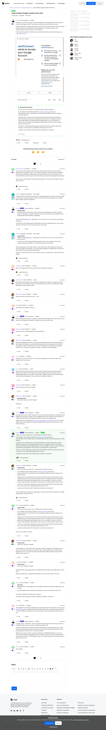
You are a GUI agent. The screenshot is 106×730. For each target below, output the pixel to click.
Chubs (76, 44)
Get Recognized (50, 3)
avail (17, 356)
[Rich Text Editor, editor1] (38, 678)
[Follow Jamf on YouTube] (17, 710)
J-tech (17, 369)
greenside (18, 329)
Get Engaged (61, 3)
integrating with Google (45, 111)
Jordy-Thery (77, 53)
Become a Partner (45, 715)
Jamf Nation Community (47, 707)
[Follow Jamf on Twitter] (11, 710)
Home (11, 7)
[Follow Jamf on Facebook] (23, 710)
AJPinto (18, 194)
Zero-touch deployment (63, 705)
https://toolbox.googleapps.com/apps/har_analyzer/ (45, 420)
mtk (17, 305)
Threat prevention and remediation (86, 710)
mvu (75, 39)
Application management (63, 710)
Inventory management (63, 712)
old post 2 (24, 33)
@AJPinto (28, 219)
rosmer (17, 20)
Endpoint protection (83, 707)
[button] (91, 3)
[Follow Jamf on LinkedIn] (14, 710)
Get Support (29, 3)
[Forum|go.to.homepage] (6, 3)
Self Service (81, 702)
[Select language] (84, 3)
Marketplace (44, 712)
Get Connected (39, 3)
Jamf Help (43, 702)
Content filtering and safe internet (86, 712)
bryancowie (19, 265)
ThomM (76, 48)
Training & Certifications (47, 705)
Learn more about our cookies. (81, 719)
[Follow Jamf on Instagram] (20, 710)
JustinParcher (19, 279)
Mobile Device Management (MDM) (66, 707)
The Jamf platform (61, 702)
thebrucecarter (78, 57)
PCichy (17, 505)
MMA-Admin (19, 294)
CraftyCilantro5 (20, 168)
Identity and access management (86, 705)
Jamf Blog (43, 710)
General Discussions (19, 3)
